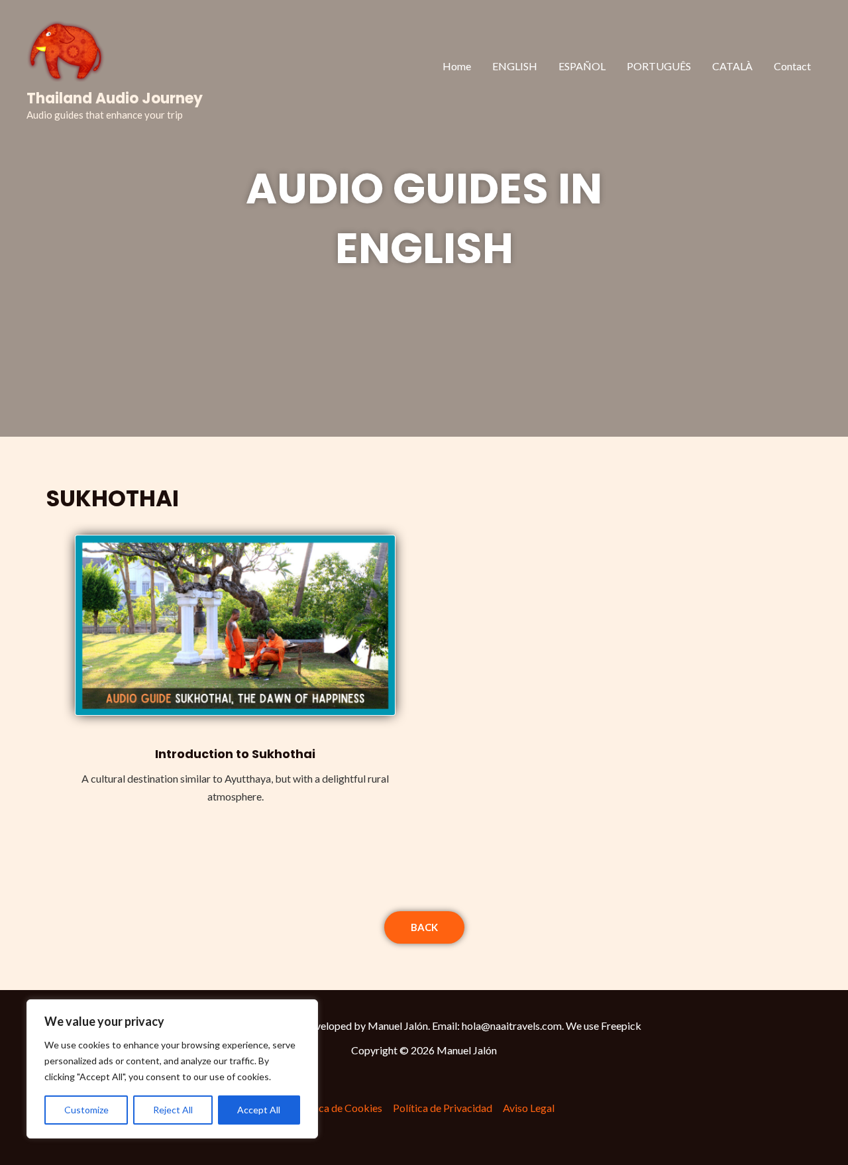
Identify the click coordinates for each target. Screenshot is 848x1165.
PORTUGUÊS (659, 66)
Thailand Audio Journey (114, 98)
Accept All (258, 1109)
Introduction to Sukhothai (235, 754)
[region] (172, 1068)
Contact (792, 66)
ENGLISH (514, 66)
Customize (86, 1109)
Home (457, 66)
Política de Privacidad (442, 1107)
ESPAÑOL (582, 66)
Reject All (173, 1109)
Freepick (621, 1025)
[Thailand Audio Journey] (66, 48)
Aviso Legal (529, 1107)
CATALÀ (732, 66)
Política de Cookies (338, 1107)
